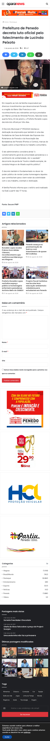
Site (3, 361)
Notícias (6, 590)
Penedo (6, 593)
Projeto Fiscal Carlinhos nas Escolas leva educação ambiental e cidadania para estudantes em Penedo (36, 286)
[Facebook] (5, 54)
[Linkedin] (22, 54)
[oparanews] (15, 4)
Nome (5, 342)
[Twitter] (14, 54)
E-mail (5, 351)
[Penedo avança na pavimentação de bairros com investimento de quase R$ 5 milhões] (37, 236)
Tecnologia (24, 700)
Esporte (6, 586)
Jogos (18, 696)
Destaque (13, 22)
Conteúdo (25, 692)
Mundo (39, 696)
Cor (34, 692)
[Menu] (3, 4)
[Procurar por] (47, 4)
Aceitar (7, 737)
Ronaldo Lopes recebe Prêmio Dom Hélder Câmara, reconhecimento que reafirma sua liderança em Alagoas (12, 254)
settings (27, 732)
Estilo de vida (7, 696)
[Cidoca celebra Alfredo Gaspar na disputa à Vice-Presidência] (40, 663)
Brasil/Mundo (8, 574)
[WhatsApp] (30, 54)
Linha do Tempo (28, 696)
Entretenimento (9, 582)
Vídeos (6, 597)
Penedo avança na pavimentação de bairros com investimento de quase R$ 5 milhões (36, 249)
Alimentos (6, 692)
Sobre (15, 700)
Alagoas (6, 571)
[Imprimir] (38, 54)
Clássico (16, 692)
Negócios (6, 700)
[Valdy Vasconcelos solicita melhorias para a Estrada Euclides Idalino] (25, 663)
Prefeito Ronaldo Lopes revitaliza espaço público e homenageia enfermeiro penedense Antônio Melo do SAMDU (12, 286)
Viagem (33, 700)
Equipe (40, 692)
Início (6, 22)
